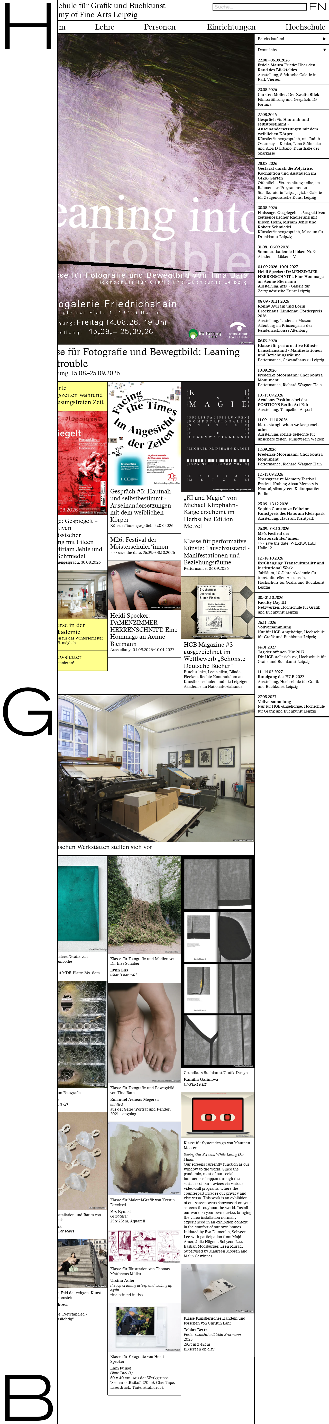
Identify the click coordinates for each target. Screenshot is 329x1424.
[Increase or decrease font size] (297, 16)
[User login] (310, 16)
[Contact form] (323, 16)
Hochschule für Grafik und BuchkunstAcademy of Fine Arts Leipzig (101, 10)
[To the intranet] (303, 16)
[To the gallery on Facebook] (317, 16)
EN (318, 6)
